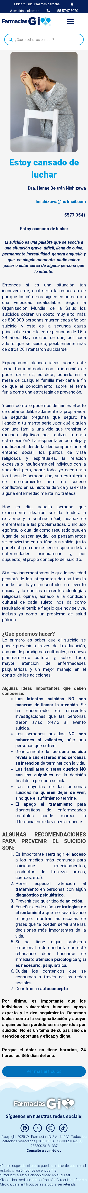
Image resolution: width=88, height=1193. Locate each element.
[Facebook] (25, 1128)
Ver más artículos (44, 1071)
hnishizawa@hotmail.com (61, 201)
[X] (37, 1128)
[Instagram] (50, 1128)
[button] (70, 21)
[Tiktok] (63, 1128)
